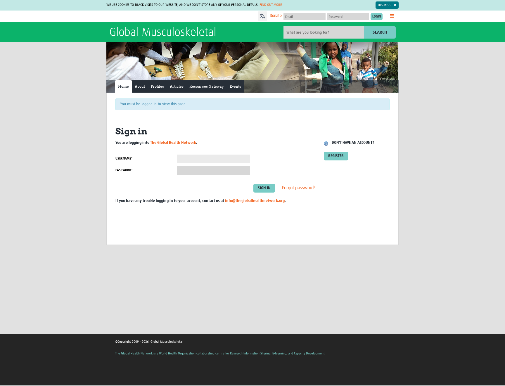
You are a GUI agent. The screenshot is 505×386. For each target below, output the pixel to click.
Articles (177, 86)
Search (380, 32)
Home (123, 86)
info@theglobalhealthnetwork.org (255, 201)
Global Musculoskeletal (162, 33)
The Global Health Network (153, 16)
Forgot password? (299, 188)
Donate (276, 16)
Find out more (271, 5)
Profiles (157, 86)
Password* (124, 170)
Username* (123, 158)
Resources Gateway (206, 86)
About (140, 86)
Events (235, 86)
